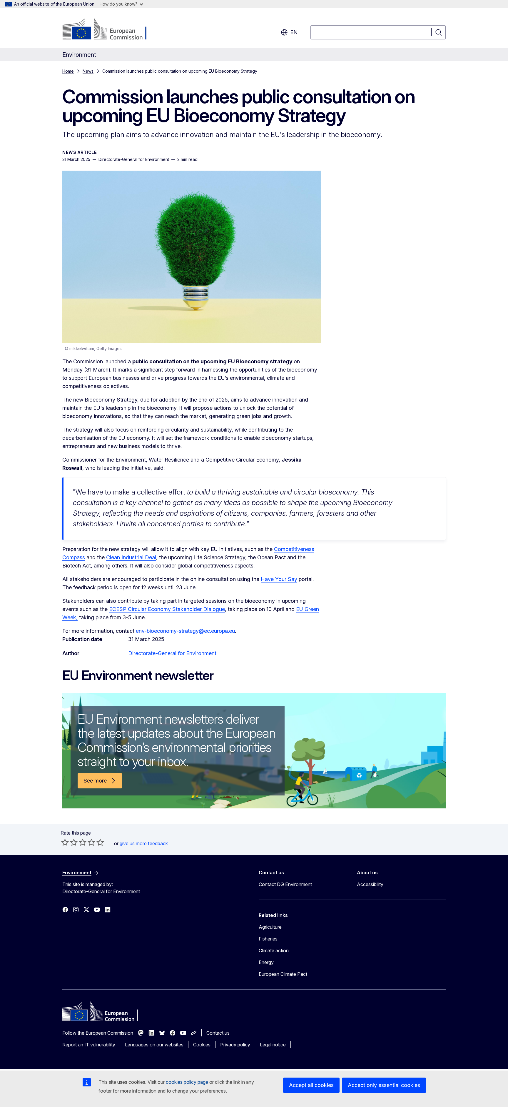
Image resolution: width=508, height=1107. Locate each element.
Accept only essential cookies (384, 1085)
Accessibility (370, 884)
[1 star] (65, 842)
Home (68, 71)
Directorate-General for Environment (172, 653)
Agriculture (270, 927)
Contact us (218, 1033)
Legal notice (273, 1045)
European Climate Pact (283, 974)
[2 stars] (69, 842)
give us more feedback (144, 843)
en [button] (294, 32)
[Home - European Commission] (109, 29)
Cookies (201, 1045)
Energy (266, 962)
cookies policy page (187, 1082)
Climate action (274, 950)
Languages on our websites (154, 1045)
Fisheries (268, 939)
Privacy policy (235, 1045)
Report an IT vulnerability (88, 1045)
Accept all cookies (311, 1085)
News (88, 71)
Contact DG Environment (285, 884)
